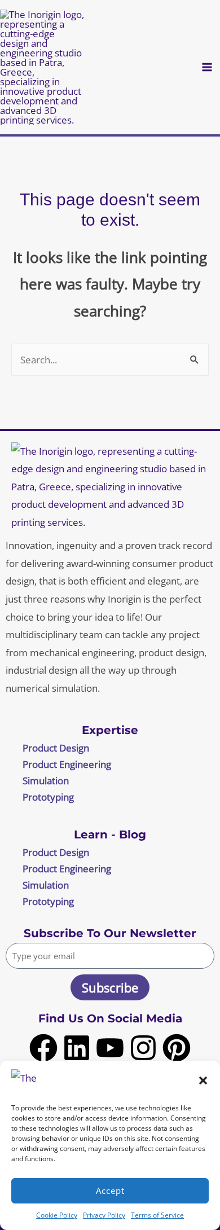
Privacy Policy (104, 1215)
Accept (110, 1190)
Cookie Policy (56, 1215)
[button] (203, 1080)
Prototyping (48, 796)
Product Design (56, 747)
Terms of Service (157, 1215)
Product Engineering (67, 764)
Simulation (46, 780)
